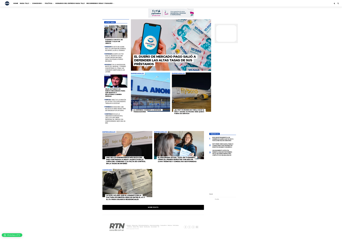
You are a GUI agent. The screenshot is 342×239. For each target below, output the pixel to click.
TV (158, 226)
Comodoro (37, 3)
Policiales (176, 225)
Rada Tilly (24, 3)
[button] (12, 235)
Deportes (135, 225)
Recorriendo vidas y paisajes (99, 3)
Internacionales (154, 225)
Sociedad (154, 226)
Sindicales (147, 226)
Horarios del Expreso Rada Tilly (70, 3)
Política (48, 3)
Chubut (128, 225)
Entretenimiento (144, 225)
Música (170, 225)
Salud (141, 226)
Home (15, 3)
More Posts (153, 207)
